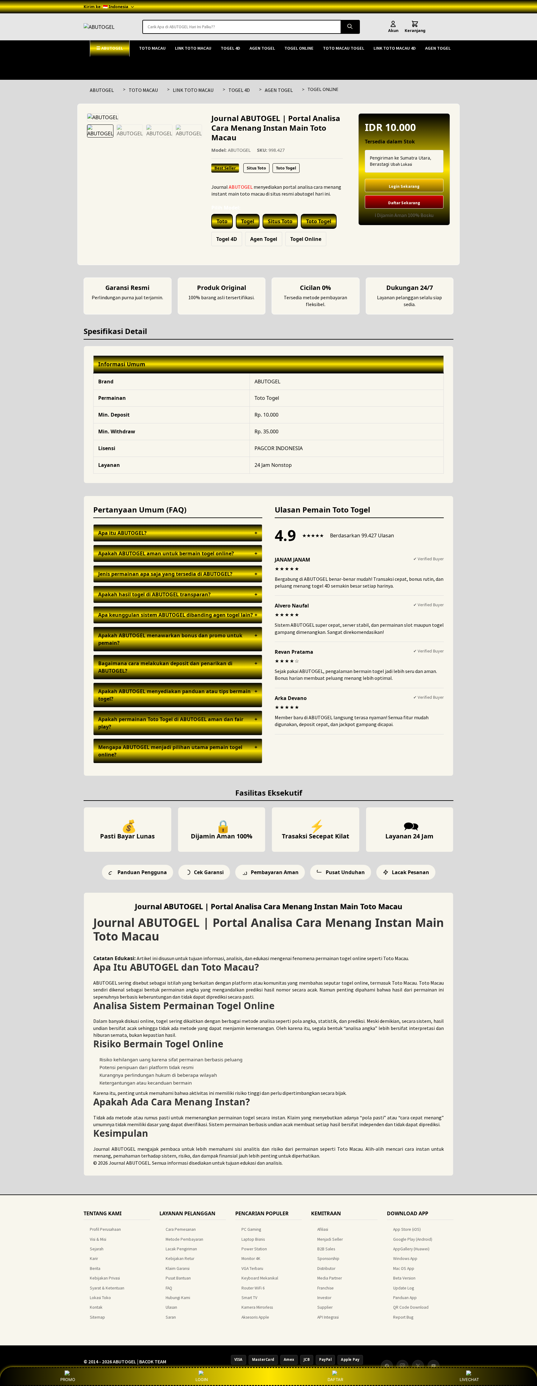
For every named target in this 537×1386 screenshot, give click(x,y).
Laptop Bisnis (253, 1239)
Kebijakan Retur (180, 1258)
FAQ (169, 1288)
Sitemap (97, 1317)
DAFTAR (335, 1379)
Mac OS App (403, 1268)
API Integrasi (328, 1317)
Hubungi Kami (178, 1297)
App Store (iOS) (407, 1229)
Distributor (326, 1268)
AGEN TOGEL (262, 48)
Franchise (325, 1288)
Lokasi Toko (100, 1297)
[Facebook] (387, 1366)
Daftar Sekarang (404, 202)
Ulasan (171, 1307)
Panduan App (405, 1297)
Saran (171, 1317)
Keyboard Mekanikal (259, 1278)
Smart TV (249, 1297)
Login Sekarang (404, 186)
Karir (94, 1258)
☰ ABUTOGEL (109, 48)
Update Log (403, 1288)
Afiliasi (322, 1229)
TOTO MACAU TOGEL (343, 48)
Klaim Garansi (178, 1268)
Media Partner (329, 1278)
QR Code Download (411, 1307)
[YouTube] (433, 1366)
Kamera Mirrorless (257, 1307)
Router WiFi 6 (253, 1288)
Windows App (405, 1258)
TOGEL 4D (230, 48)
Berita (95, 1268)
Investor (324, 1297)
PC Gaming (251, 1229)
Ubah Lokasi (401, 164)
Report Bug (403, 1317)
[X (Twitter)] (418, 1366)
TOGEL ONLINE (299, 48)
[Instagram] (402, 1366)
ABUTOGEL (102, 90)
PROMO (67, 1379)
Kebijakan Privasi (105, 1278)
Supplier (325, 1307)
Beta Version (404, 1278)
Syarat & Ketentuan (107, 1288)
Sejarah (96, 1249)
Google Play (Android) (412, 1239)
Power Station (254, 1249)
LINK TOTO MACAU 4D (395, 48)
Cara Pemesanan (181, 1229)
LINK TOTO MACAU (193, 48)
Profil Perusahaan (105, 1229)
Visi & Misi (98, 1239)
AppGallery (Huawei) (411, 1249)
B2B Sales (326, 1249)
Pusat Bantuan (178, 1278)
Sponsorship (328, 1258)
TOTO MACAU (152, 48)
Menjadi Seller (330, 1239)
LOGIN (201, 1379)
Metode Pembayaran (184, 1239)
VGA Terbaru (252, 1268)
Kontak (96, 1307)
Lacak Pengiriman (181, 1249)
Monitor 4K (250, 1258)
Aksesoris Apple (255, 1317)
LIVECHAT (469, 1379)
